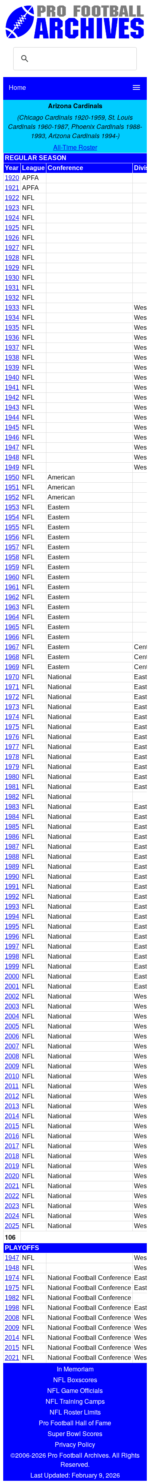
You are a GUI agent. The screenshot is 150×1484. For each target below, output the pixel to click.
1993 (12, 906)
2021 (12, 1186)
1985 (12, 826)
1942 (12, 397)
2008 (12, 1056)
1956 (12, 537)
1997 (12, 946)
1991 (12, 886)
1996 (12, 936)
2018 (12, 1156)
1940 (12, 377)
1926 (12, 237)
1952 (12, 497)
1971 (12, 687)
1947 (12, 447)
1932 (12, 297)
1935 (12, 327)
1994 (12, 916)
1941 (12, 387)
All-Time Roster (75, 147)
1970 (12, 677)
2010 (12, 1076)
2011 (12, 1086)
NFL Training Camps (75, 1401)
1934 (12, 317)
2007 (12, 1046)
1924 (12, 217)
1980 (12, 776)
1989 (12, 866)
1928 (12, 257)
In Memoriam (75, 1368)
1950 (12, 477)
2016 (12, 1136)
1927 (12, 247)
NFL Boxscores (75, 1379)
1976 (12, 736)
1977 (12, 746)
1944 (12, 417)
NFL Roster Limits (75, 1412)
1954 (12, 517)
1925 (12, 227)
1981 (12, 786)
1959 (12, 567)
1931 (12, 287)
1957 (12, 547)
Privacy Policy (75, 1444)
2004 (12, 1016)
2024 (12, 1216)
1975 (12, 726)
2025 (12, 1225)
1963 (12, 607)
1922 (12, 197)
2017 (12, 1146)
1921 (12, 187)
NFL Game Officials (75, 1390)
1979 (12, 766)
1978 (12, 756)
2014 (12, 1116)
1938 (12, 357)
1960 (12, 577)
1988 (12, 856)
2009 (12, 1066)
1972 (12, 696)
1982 (12, 796)
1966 (12, 637)
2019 (12, 1166)
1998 (12, 956)
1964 (12, 617)
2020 (12, 1176)
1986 (12, 836)
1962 (12, 597)
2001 (12, 986)
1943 (12, 407)
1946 (12, 437)
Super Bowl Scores (75, 1433)
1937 (12, 347)
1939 (12, 367)
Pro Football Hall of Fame (75, 1422)
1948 (12, 457)
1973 (12, 706)
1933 (12, 307)
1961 (12, 587)
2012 (12, 1096)
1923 (12, 207)
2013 (12, 1106)
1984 (12, 816)
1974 (12, 716)
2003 (12, 1006)
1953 (12, 507)
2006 (12, 1036)
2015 (12, 1126)
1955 (12, 527)
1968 (12, 657)
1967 (12, 647)
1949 (12, 467)
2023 (12, 1206)
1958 (12, 557)
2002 (12, 996)
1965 (12, 627)
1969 (12, 667)
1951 (12, 487)
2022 (12, 1196)
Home (17, 87)
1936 (12, 337)
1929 (12, 267)
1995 (12, 926)
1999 (12, 966)
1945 (12, 427)
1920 (12, 177)
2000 (12, 976)
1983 (12, 806)
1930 (12, 277)
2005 (12, 1026)
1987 (12, 846)
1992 (12, 896)
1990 (12, 876)
